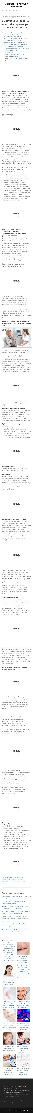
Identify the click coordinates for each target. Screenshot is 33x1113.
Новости (11, 10)
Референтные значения (12, 56)
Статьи (18, 10)
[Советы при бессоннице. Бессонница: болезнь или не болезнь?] (9, 1067)
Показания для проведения (20, 881)
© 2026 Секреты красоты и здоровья (15, 1086)
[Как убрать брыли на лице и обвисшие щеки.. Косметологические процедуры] (23, 1044)
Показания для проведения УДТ (15, 46)
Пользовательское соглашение (19, 1090)
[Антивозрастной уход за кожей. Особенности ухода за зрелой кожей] (23, 999)
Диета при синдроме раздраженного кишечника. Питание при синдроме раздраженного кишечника (16, 931)
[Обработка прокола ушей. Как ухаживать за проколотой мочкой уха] (23, 1022)
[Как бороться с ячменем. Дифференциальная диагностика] (23, 954)
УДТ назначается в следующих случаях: (17, 48)
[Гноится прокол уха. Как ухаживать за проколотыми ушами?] (9, 1044)
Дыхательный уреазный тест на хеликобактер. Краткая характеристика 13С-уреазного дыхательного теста (17, 38)
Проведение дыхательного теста (15, 54)
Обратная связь (8, 1098)
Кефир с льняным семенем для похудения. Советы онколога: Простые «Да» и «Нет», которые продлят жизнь (14, 924)
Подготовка (9, 52)
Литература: (9, 62)
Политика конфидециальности (13, 1092)
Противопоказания (11, 50)
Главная (4, 10)
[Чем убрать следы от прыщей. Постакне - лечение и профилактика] (23, 1067)
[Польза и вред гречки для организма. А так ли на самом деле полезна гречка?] (9, 977)
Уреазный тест (15, 879)
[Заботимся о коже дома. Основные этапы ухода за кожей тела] (9, 1022)
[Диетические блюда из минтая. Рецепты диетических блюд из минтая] (23, 971)
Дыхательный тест (14, 877)
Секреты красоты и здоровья (16, 5)
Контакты (6, 1090)
